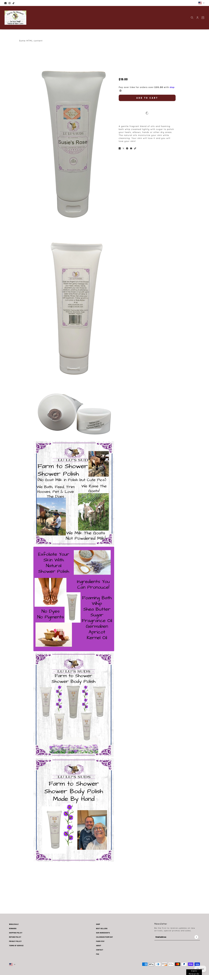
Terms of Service (16, 945)
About (98, 945)
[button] (135, 148)
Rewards (12, 928)
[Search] (192, 17)
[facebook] (5, 3)
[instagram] (9, 3)
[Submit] (196, 937)
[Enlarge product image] (73, 146)
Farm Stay (100, 941)
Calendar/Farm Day (104, 937)
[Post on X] (123, 148)
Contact (99, 950)
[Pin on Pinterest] (127, 148)
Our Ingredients (103, 933)
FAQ (97, 954)
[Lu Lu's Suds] (15, 18)
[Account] (197, 17)
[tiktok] (13, 3)
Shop (98, 924)
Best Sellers (101, 928)
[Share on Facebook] (120, 148)
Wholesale (14, 924)
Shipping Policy (15, 933)
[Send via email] (131, 148)
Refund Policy (15, 937)
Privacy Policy (15, 941)
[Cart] (202, 17)
